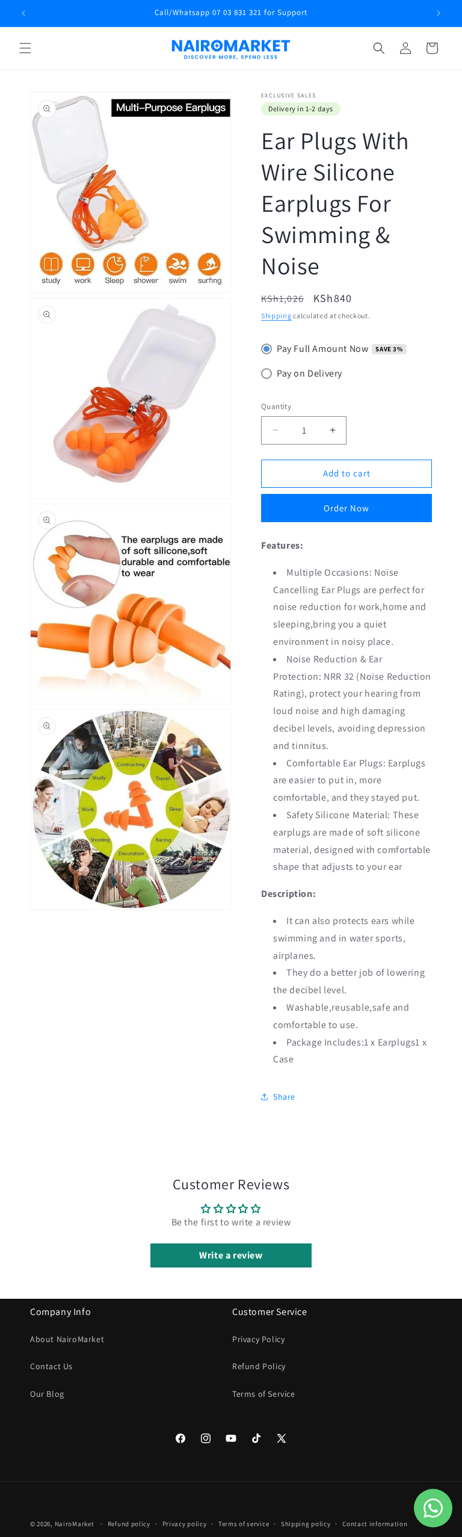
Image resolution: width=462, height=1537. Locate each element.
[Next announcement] (438, 13)
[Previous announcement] (23, 13)
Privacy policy (184, 1524)
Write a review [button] (230, 1255)
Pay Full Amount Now (322, 348)
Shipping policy (306, 1524)
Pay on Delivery (309, 373)
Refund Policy (259, 1366)
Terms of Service (263, 1393)
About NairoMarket (67, 1339)
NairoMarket (74, 1524)
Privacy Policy (258, 1339)
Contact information (374, 1524)
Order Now (346, 508)
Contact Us (51, 1366)
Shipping (276, 315)
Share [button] (284, 1096)
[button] (25, 48)
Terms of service (243, 1524)
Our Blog (47, 1393)
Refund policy (129, 1524)
